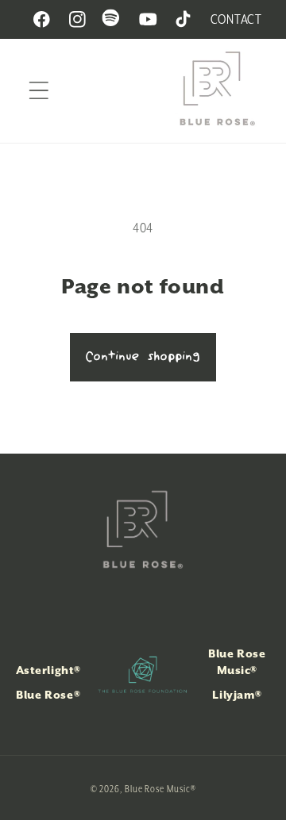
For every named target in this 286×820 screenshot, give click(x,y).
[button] (38, 90)
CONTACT (236, 19)
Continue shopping (143, 357)
